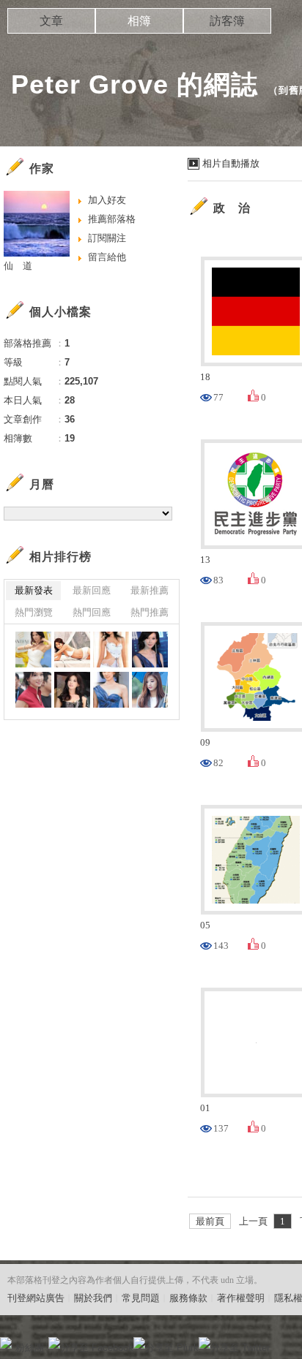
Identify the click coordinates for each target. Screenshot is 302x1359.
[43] (150, 690)
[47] (150, 649)
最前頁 (210, 1221)
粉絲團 (29, 1347)
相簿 (139, 21)
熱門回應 (92, 612)
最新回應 (92, 590)
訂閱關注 (107, 237)
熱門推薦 (149, 612)
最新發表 (34, 590)
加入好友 (107, 199)
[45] (72, 690)
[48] (111, 649)
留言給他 (107, 256)
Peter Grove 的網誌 (134, 84)
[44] (111, 690)
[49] (72, 649)
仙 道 (18, 265)
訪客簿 (227, 21)
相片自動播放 (230, 163)
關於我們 (93, 1297)
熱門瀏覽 (34, 612)
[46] (33, 690)
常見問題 (141, 1297)
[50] (33, 649)
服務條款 (188, 1297)
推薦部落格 (112, 218)
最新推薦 (149, 590)
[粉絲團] (6, 1343)
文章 (51, 21)
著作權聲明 (241, 1297)
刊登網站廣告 (36, 1297)
